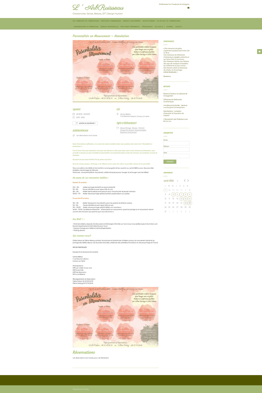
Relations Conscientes (128, 132)
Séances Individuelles (110, 27)
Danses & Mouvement (132, 21)
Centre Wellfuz (125, 114)
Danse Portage (125, 128)
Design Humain (149, 21)
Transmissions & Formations (86, 27)
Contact (178, 27)
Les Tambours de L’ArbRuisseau (86, 21)
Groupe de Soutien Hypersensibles (133, 130)
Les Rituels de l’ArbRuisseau (169, 21)
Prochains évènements (130, 27)
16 (189, 199)
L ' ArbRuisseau (98, 7)
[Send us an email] (188, 8)
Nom (165, 153)
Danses (135, 128)
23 (190, 203)
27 (165, 190)
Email (165, 140)
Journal (169, 27)
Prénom (166, 146)
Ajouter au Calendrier (86, 123)
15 (185, 199)
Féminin (141, 128)
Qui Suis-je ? (160, 27)
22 (185, 203)
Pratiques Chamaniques (111, 21)
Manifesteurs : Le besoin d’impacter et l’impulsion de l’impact (173, 113)
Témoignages (147, 27)
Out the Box (84, 389)
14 (181, 199)
